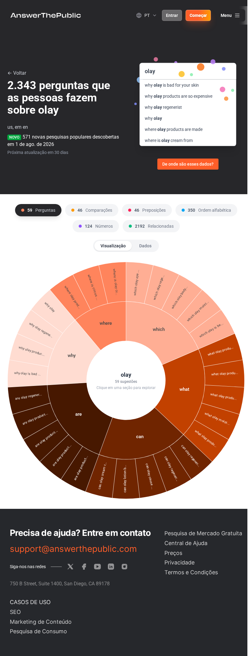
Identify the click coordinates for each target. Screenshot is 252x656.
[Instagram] (124, 566)
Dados (145, 245)
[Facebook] (84, 566)
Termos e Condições (191, 572)
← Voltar (16, 73)
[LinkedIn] (111, 566)
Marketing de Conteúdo (41, 622)
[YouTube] (97, 566)
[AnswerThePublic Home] (45, 15)
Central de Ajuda (185, 543)
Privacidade (179, 562)
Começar (198, 15)
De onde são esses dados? (188, 164)
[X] (70, 566)
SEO (15, 612)
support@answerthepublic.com (73, 548)
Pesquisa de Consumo (38, 631)
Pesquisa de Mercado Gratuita (203, 533)
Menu (226, 15)
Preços (173, 553)
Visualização (113, 245)
